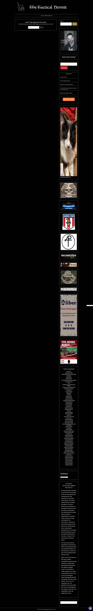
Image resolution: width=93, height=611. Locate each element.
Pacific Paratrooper (69, 407)
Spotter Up (69, 415)
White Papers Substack (69, 451)
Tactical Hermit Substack (46, 15)
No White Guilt (69, 433)
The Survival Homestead (69, 416)
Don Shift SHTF (69, 396)
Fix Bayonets (68, 390)
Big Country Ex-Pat (69, 399)
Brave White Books (69, 441)
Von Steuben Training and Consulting (68, 380)
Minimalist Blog (46, 609)
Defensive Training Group (69, 431)
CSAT (69, 383)
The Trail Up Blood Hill (68, 432)
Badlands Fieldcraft (69, 409)
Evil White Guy (69, 406)
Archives (64, 474)
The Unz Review (69, 460)
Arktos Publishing (68, 445)
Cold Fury (69, 394)
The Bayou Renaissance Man (69, 400)
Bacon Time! (68, 418)
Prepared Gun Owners (68, 388)
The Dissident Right (69, 439)
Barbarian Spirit (69, 378)
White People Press (69, 448)
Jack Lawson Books (69, 421)
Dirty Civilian (68, 377)
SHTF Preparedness (69, 419)
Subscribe (64, 67)
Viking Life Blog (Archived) (69, 453)
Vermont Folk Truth (69, 436)
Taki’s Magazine (69, 429)
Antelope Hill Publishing (69, 447)
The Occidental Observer (69, 438)
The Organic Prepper (69, 422)
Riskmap (69, 410)
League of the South (69, 458)
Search (61, 21)
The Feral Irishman (69, 401)
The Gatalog (68, 428)
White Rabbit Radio (69, 450)
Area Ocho (69, 371)
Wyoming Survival (68, 381)
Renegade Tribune (68, 464)
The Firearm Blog (68, 391)
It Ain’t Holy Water (68, 404)
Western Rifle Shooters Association (69, 374)
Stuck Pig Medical (68, 412)
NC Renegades (69, 397)
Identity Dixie (68, 454)
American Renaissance (68, 442)
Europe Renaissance (69, 435)
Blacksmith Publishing (68, 444)
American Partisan (69, 372)
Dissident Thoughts (69, 461)
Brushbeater (68, 375)
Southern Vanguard (69, 457)
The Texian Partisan (69, 456)
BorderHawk (68, 393)
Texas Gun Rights (68, 426)
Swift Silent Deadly (69, 413)
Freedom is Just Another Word (69, 387)
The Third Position (69, 463)
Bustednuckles (69, 403)
